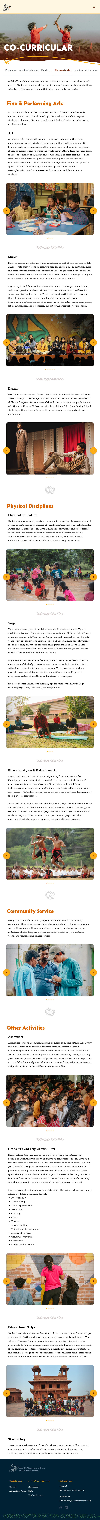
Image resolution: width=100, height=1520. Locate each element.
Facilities (46, 70)
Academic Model (29, 70)
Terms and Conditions (31, 1470)
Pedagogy (11, 70)
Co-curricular (63, 70)
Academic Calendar (85, 70)
